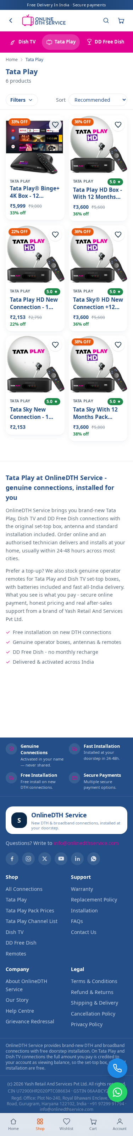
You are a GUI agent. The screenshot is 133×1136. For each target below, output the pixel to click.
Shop (40, 1128)
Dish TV (14, 932)
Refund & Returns (92, 992)
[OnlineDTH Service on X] (44, 858)
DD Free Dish (21, 942)
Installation (84, 910)
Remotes (16, 953)
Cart (93, 1128)
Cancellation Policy (93, 1013)
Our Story (17, 999)
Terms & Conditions (94, 981)
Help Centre (20, 1010)
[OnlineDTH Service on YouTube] (61, 858)
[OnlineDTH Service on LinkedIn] (77, 858)
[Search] (106, 20)
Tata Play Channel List (31, 921)
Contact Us (83, 932)
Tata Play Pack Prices (30, 910)
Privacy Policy (86, 1024)
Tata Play (16, 899)
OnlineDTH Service (59, 815)
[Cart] (121, 20)
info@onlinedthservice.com (86, 843)
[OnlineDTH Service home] (43, 20)
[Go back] (10, 20)
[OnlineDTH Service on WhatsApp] (93, 858)
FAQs (77, 921)
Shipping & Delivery (94, 1002)
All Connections (24, 889)
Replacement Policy (94, 899)
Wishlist (66, 1128)
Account (120, 1128)
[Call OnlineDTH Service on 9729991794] (117, 1068)
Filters (18, 99)
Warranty (82, 889)
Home (12, 60)
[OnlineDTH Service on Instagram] (28, 858)
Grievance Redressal (30, 1021)
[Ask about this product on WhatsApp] (117, 1092)
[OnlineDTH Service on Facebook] (12, 858)
